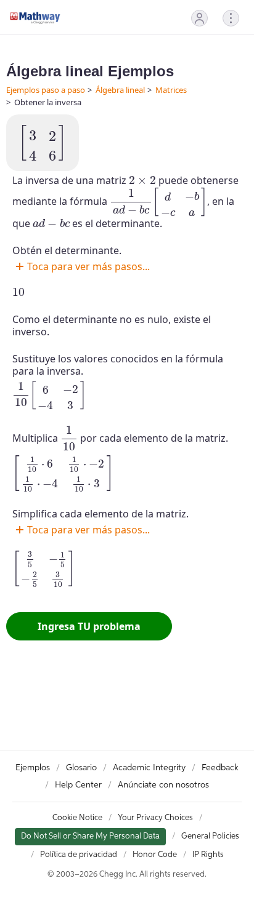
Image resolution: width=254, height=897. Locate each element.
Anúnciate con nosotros (163, 785)
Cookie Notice (77, 818)
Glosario (81, 767)
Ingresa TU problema (89, 626)
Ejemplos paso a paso (45, 89)
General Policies (210, 836)
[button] (199, 18)
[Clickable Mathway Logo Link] (35, 18)
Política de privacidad (78, 855)
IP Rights (208, 855)
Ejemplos (32, 767)
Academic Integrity (149, 767)
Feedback (220, 767)
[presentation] (42, 143)
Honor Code (155, 855)
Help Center (78, 785)
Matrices (171, 89)
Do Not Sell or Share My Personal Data (90, 836)
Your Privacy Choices (155, 818)
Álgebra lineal (120, 89)
